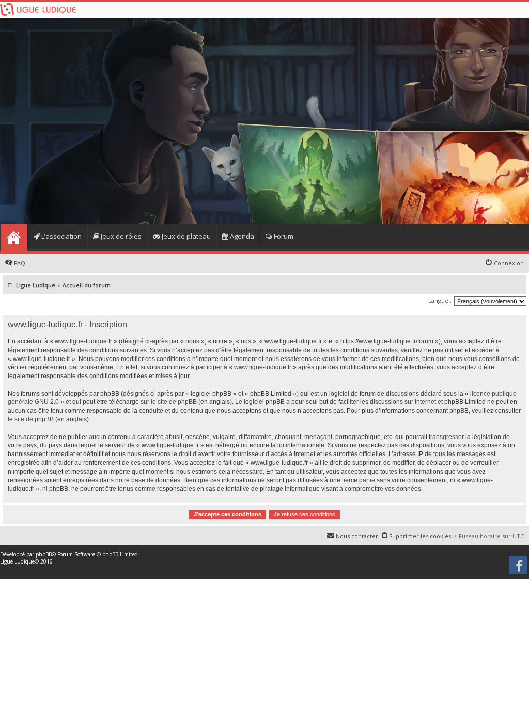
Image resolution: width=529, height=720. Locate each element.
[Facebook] (519, 568)
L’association (61, 236)
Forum (282, 236)
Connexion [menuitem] (509, 263)
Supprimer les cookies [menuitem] (420, 536)
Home (13, 237)
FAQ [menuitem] (19, 263)
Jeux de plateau (185, 236)
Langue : (440, 300)
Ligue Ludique (17, 561)
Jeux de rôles (120, 236)
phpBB (44, 554)
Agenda (241, 236)
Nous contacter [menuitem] (357, 536)
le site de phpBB (174, 401)
